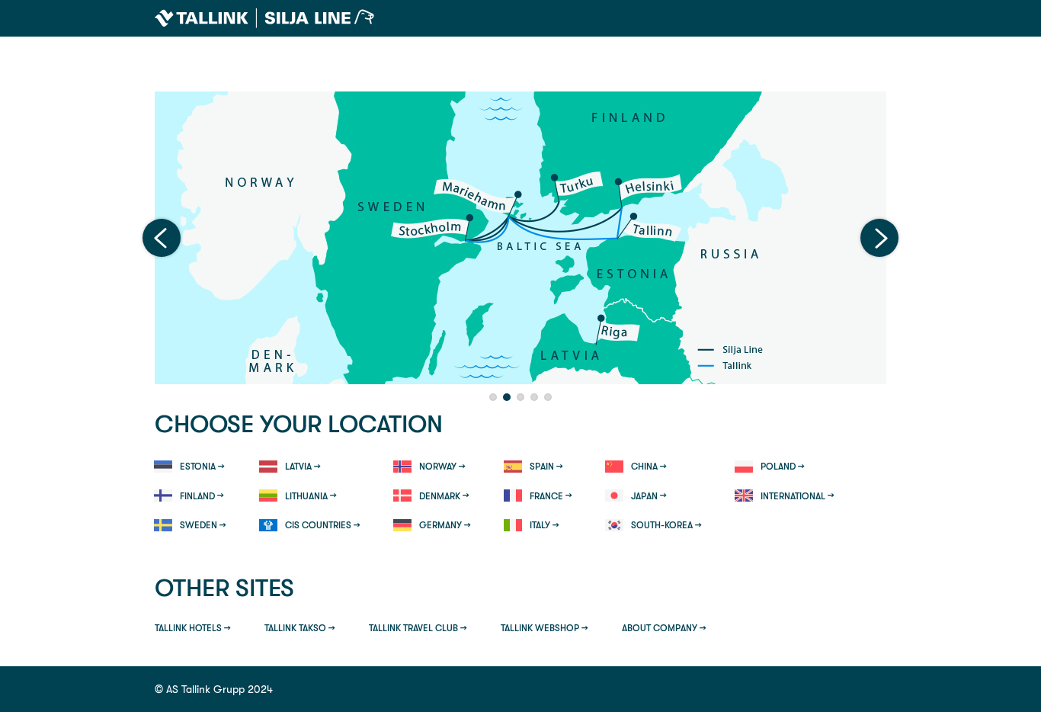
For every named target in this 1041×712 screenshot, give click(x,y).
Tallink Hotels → (193, 628)
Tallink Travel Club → (418, 628)
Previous (162, 238)
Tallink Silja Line (264, 18)
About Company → (664, 628)
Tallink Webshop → (544, 628)
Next (879, 238)
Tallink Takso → (299, 628)
